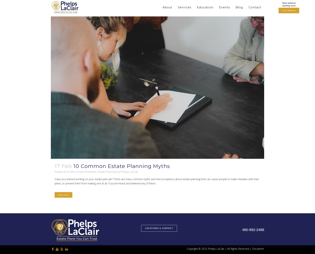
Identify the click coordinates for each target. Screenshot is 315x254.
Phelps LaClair (129, 171)
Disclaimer (258, 249)
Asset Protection (87, 171)
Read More (63, 195)
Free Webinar (289, 10)
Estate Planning (107, 171)
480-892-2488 (253, 230)
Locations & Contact (159, 228)
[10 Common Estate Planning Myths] (157, 87)
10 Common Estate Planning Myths (121, 166)
